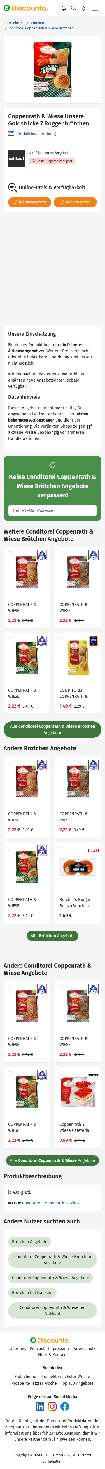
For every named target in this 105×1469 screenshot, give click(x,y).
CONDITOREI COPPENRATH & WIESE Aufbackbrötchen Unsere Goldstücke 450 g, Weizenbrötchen (77, 694)
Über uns (18, 1348)
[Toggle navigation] (95, 8)
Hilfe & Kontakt (52, 1354)
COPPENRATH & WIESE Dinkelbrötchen (22, 608)
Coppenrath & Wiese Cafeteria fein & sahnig (74, 1128)
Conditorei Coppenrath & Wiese (51, 1203)
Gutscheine (25, 1376)
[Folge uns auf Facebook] (64, 1406)
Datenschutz (83, 1348)
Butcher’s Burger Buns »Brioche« (75, 902)
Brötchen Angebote (30, 1241)
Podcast (37, 1348)
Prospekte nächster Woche (65, 1376)
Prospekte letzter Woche (34, 1383)
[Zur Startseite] (28, 8)
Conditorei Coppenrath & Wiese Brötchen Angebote (52, 1259)
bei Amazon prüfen (32, 202)
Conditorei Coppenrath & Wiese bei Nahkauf (52, 1310)
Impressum (58, 1348)
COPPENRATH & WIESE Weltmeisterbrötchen (78, 608)
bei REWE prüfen (77, 202)
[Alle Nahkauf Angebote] (16, 158)
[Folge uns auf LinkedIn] (40, 1406)
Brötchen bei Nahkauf (32, 1292)
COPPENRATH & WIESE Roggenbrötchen (23, 694)
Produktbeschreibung (35, 133)
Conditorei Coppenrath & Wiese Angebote (50, 1277)
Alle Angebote (52, 729)
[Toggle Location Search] (84, 8)
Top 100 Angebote (77, 1383)
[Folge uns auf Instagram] (52, 1406)
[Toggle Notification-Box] (64, 8)
